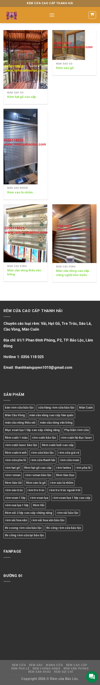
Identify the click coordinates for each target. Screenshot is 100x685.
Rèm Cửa (19, 665)
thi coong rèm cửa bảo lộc (23, 528)
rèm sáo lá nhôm (61, 482)
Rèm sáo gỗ (65, 68)
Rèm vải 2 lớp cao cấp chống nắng (28, 513)
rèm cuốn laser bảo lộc (21, 445)
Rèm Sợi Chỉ (63, 671)
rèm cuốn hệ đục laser (76, 437)
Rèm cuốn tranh (16, 452)
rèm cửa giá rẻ (68, 452)
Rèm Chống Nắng (46, 668)
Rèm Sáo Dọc (65, 475)
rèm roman (12, 475)
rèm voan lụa (39, 497)
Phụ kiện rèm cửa (76, 430)
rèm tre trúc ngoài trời (64, 490)
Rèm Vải (38, 505)
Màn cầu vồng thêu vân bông (24, 272)
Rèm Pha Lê (20, 668)
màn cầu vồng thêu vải (20, 422)
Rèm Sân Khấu (39, 671)
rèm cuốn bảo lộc (44, 437)
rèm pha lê (83, 467)
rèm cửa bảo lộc (42, 452)
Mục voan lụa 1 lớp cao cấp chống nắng (32, 430)
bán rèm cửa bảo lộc (19, 407)
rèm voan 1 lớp (15, 497)
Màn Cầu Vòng (15, 415)
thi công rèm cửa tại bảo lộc (24, 535)
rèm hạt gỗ (12, 467)
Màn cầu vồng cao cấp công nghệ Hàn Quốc (72, 273)
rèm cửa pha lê (15, 460)
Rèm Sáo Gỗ (13, 482)
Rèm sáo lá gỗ (36, 482)
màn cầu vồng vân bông (56, 422)
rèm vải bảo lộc (68, 513)
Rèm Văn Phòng (76, 668)
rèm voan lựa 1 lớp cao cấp (71, 497)
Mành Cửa (54, 665)
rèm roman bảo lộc (38, 475)
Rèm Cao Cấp (76, 665)
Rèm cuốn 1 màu (16, 437)
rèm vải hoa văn (16, 520)
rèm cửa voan (69, 460)
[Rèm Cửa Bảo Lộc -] (22, 15)
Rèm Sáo (36, 665)
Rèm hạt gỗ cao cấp (21, 97)
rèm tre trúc (36, 490)
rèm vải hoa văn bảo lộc (48, 520)
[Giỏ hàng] (92, 15)
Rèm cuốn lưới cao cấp (58, 445)
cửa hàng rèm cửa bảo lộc (56, 407)
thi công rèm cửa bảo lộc (63, 528)
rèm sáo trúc (14, 490)
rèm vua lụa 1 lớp (17, 505)
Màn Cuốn (86, 407)
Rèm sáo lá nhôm (20, 192)
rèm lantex (63, 467)
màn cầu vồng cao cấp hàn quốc (51, 415)
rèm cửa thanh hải (42, 460)
